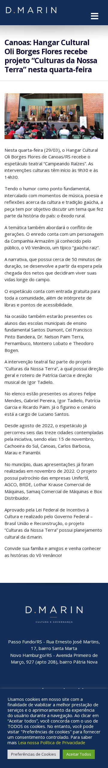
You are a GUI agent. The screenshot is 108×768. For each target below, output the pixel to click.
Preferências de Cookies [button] (33, 754)
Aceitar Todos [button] (78, 754)
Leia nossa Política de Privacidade (51, 742)
